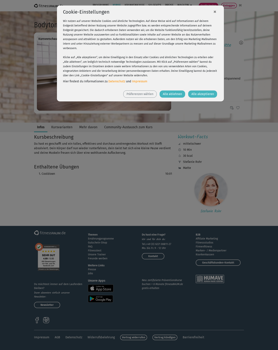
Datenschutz (116, 81)
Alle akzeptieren (202, 94)
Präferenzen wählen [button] (140, 94)
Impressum (139, 81)
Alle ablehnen (172, 94)
